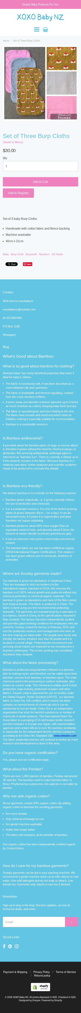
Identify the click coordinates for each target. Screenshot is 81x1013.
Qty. (5, 158)
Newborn (44, 254)
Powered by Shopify (51, 1000)
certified (61, 844)
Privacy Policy (41, 972)
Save (29, 264)
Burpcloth (31, 254)
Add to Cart (40, 181)
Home (6, 40)
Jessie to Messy (13, 142)
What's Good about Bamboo (28, 356)
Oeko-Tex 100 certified (27, 700)
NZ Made (57, 254)
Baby (6, 254)
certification (35, 759)
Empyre (36, 1000)
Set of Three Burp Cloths (26, 40)
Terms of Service (66, 972)
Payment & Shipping (15, 972)
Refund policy (42, 975)
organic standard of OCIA (34, 588)
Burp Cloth (17, 254)
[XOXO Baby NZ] (40, 19)
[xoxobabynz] (40, 990)
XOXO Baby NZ (20, 997)
